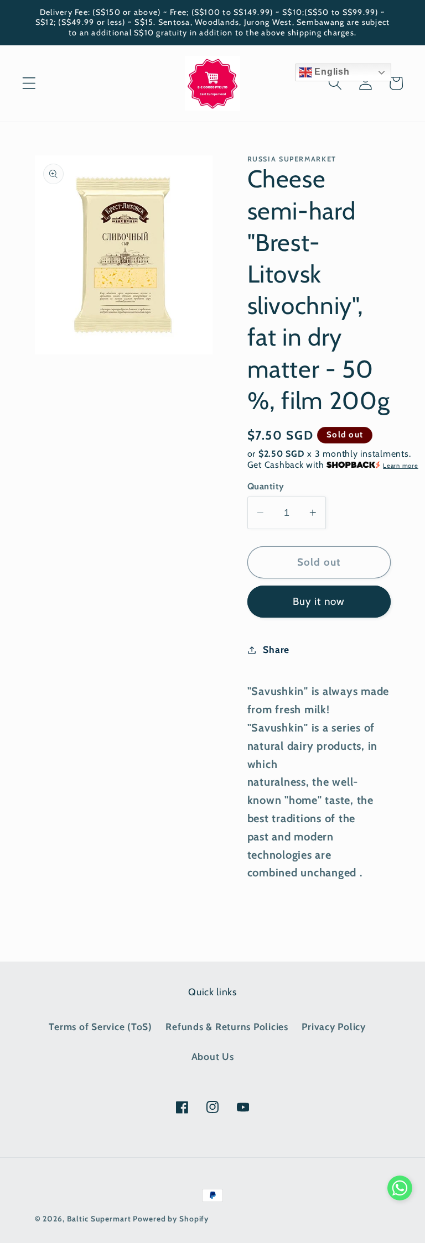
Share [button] (276, 649)
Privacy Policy (334, 1026)
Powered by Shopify (171, 1218)
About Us (212, 1056)
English (331, 71)
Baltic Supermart (99, 1218)
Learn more (400, 465)
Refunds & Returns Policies (226, 1026)
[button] (29, 83)
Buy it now (319, 601)
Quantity (265, 486)
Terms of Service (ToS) (100, 1026)
